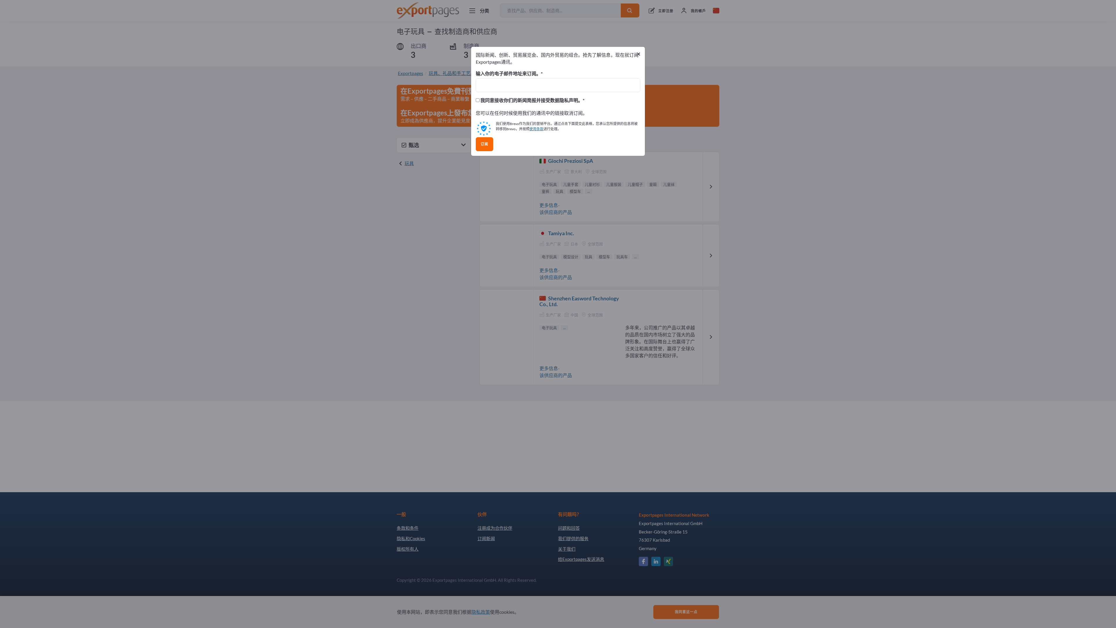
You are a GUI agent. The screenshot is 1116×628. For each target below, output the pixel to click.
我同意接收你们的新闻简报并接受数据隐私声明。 (531, 100)
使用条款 (536, 129)
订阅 (484, 144)
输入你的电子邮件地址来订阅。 (508, 73)
